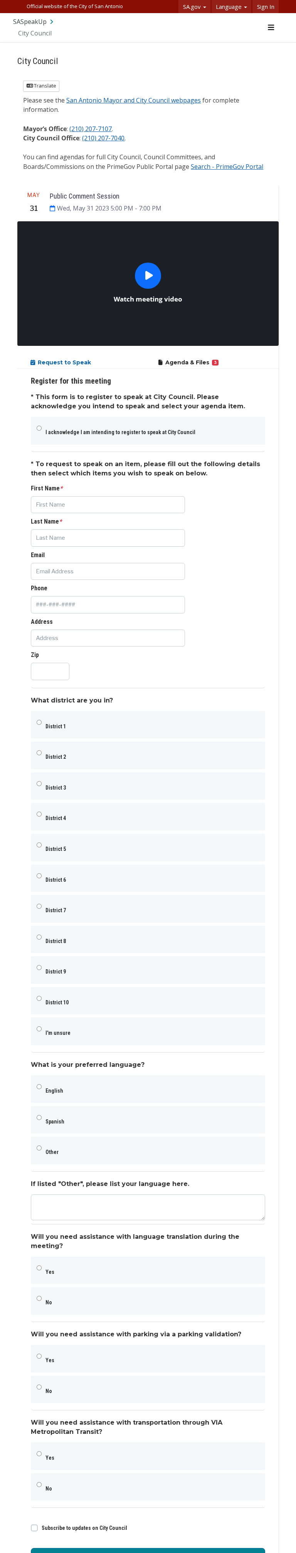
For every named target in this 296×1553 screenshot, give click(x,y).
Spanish (54, 1121)
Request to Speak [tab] (64, 362)
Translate (44, 85)
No (48, 1302)
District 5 (55, 849)
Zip (35, 655)
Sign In (265, 6)
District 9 (55, 972)
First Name (46, 488)
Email (38, 555)
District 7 (55, 910)
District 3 (55, 788)
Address (42, 621)
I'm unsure (58, 1033)
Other (52, 1152)
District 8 (55, 941)
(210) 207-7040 (103, 138)
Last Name (46, 521)
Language (229, 6)
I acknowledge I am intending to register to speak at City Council (120, 432)
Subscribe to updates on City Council (84, 1528)
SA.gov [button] (192, 6)
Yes (49, 1272)
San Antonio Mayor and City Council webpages (133, 100)
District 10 (57, 1002)
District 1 (55, 726)
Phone (39, 588)
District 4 (55, 818)
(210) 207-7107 (90, 129)
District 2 (55, 757)
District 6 (55, 880)
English (54, 1091)
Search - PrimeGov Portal (227, 166)
